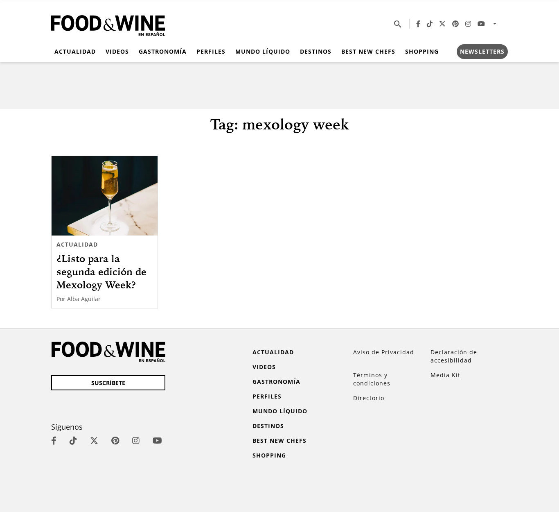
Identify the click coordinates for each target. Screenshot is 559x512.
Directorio (368, 398)
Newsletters (482, 51)
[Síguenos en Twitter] (442, 24)
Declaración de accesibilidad (454, 356)
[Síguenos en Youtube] (481, 24)
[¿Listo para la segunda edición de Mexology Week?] (105, 196)
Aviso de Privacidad (383, 352)
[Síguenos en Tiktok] (430, 24)
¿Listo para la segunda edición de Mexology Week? (101, 271)
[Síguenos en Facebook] (418, 24)
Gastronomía (163, 51)
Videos (117, 51)
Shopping (422, 51)
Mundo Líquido (262, 51)
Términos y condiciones (371, 379)
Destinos (315, 51)
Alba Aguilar (84, 299)
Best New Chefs (368, 51)
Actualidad (75, 51)
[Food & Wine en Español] (108, 24)
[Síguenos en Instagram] (468, 24)
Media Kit (445, 375)
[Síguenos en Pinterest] (455, 24)
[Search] (398, 23)
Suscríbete (108, 383)
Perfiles (210, 51)
